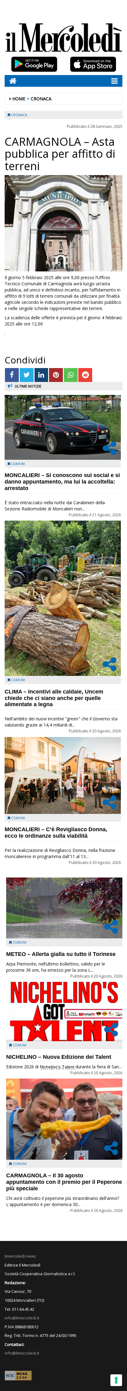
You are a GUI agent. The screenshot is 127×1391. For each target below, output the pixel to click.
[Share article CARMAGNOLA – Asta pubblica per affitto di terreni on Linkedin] (41, 375)
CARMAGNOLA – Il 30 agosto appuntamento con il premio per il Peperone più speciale (64, 1182)
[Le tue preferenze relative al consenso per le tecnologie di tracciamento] (116, 1380)
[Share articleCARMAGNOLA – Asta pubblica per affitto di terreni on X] (27, 375)
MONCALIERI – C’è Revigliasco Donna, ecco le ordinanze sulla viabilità (56, 832)
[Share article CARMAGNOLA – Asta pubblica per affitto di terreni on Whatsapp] (71, 375)
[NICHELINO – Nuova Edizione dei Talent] (64, 1011)
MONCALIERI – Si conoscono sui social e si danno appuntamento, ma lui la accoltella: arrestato (62, 481)
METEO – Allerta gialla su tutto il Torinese (61, 954)
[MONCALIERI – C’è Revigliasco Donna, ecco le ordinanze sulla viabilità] (63, 775)
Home (18, 99)
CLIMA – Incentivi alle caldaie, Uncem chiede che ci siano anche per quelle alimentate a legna (54, 698)
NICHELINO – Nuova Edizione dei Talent (58, 1057)
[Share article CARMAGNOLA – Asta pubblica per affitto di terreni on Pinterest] (56, 375)
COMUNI (18, 463)
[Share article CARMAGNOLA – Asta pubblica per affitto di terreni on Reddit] (85, 375)
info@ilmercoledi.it (22, 1353)
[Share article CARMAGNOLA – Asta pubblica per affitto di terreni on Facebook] (12, 375)
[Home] (11, 80)
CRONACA (41, 99)
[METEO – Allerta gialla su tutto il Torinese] (64, 908)
